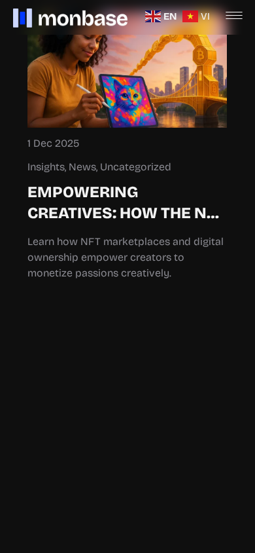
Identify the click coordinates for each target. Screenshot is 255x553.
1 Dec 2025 (53, 143)
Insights (46, 167)
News (82, 167)
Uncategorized (135, 167)
